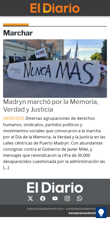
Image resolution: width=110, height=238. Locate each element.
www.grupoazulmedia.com (86, 213)
